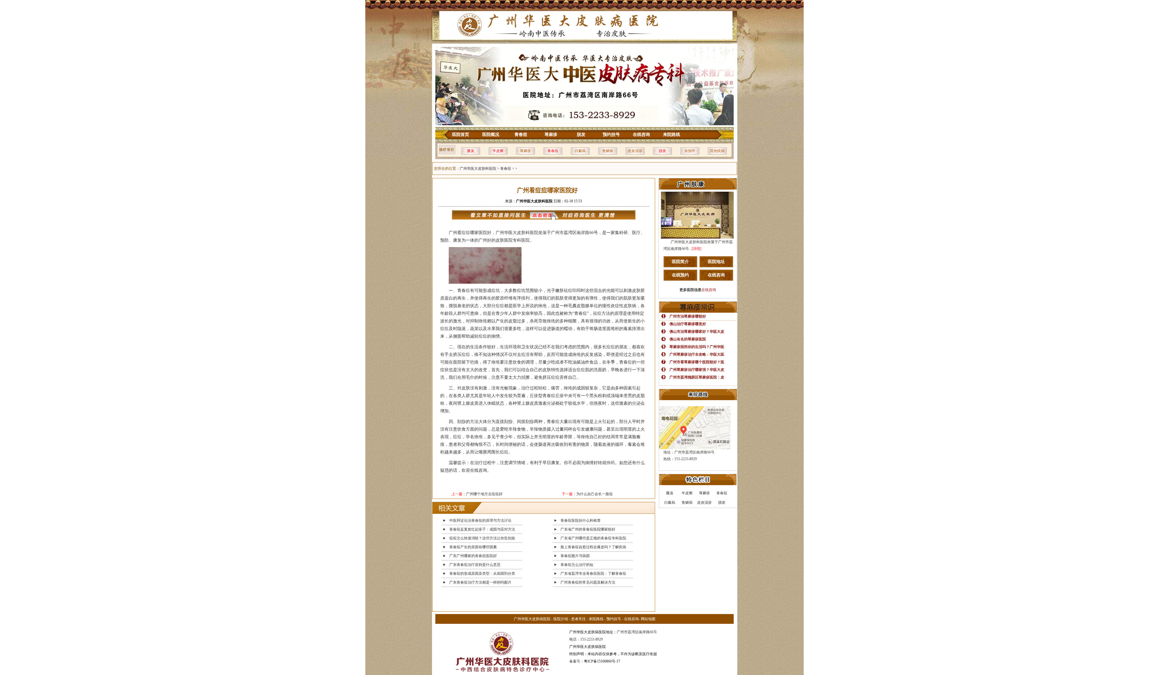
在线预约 (680, 275)
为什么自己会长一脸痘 (594, 494)
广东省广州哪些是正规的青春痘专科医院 (593, 538)
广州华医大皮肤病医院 (532, 619)
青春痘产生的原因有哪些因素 (473, 547)
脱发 (581, 134)
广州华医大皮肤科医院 (478, 168)
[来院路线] (698, 399)
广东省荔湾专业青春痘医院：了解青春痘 (593, 573)
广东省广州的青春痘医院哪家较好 (587, 529)
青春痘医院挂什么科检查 (580, 520)
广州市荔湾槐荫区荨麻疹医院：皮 (696, 377)
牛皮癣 (498, 151)
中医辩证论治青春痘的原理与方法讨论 (480, 520)
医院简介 (680, 261)
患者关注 (578, 619)
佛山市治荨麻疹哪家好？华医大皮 (696, 331)
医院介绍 (560, 619)
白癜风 (580, 151)
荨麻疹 (551, 134)
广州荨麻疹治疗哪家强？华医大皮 (696, 370)
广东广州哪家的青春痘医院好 (473, 556)
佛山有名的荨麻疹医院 (687, 339)
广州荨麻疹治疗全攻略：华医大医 (696, 354)
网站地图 (648, 619)
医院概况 (490, 134)
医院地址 (716, 261)
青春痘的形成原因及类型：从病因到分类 (482, 573)
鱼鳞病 (607, 151)
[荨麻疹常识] (698, 311)
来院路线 (671, 134)
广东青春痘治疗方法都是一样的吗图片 (480, 582)
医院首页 (460, 134)
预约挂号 (611, 134)
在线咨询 (641, 134)
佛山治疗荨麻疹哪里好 (687, 324)
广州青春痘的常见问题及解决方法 (587, 582)
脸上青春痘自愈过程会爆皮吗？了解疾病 (593, 547)
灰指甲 (689, 151)
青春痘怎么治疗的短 (576, 565)
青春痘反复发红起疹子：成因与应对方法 (482, 529)
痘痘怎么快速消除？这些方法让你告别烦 (482, 538)
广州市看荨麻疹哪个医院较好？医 (696, 362)
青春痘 (520, 134)
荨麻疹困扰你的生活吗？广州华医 (696, 347)
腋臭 (470, 151)
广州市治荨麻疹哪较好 (687, 316)
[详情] (696, 249)
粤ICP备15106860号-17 (602, 661)
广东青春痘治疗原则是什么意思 (474, 565)
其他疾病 (717, 151)
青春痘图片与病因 (575, 556)
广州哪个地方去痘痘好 (484, 494)
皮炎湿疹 (635, 151)
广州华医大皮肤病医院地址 (591, 632)
